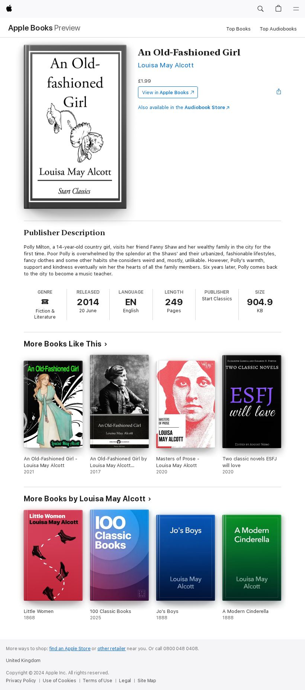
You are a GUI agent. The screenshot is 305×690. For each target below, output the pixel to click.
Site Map (147, 680)
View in (165, 92)
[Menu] (296, 9)
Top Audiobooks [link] (278, 29)
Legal (125, 680)
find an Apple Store (70, 648)
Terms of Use (97, 680)
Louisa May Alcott (166, 65)
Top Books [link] (238, 29)
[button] (260, 9)
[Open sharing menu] (279, 92)
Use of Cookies (59, 680)
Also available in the (181, 107)
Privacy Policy (21, 680)
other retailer (111, 648)
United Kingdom (23, 660)
